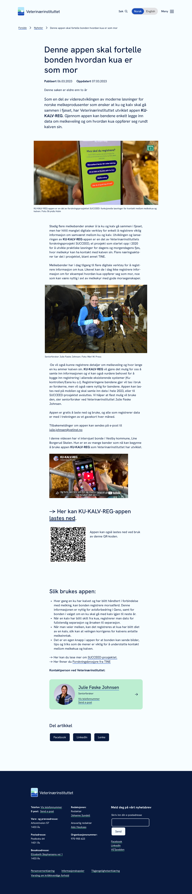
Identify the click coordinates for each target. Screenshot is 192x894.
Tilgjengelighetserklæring (105, 870)
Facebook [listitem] (60, 737)
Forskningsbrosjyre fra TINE (92, 662)
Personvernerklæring (43, 870)
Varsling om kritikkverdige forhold (50, 875)
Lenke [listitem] (101, 737)
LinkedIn (116, 845)
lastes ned (62, 518)
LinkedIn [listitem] (82, 737)
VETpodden (117, 849)
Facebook (116, 841)
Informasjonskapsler (73, 870)
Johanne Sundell (80, 815)
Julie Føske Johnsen (98, 687)
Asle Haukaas (78, 827)
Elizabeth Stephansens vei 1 (47, 854)
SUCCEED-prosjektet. (102, 657)
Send (118, 831)
